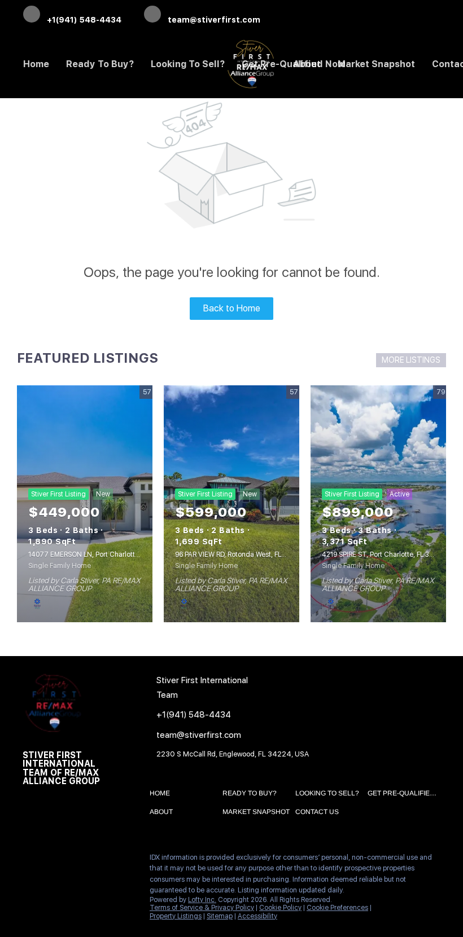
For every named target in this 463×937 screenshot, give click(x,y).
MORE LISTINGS (411, 359)
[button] (163, 795)
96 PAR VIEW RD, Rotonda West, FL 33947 (239, 554)
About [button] (307, 64)
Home (36, 64)
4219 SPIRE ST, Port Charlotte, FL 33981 (383, 554)
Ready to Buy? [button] (100, 64)
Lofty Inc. (202, 900)
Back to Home (231, 308)
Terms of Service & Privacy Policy (202, 908)
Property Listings (176, 916)
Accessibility (257, 916)
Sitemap (220, 916)
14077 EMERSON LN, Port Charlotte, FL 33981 (98, 554)
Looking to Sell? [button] (188, 64)
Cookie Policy (280, 908)
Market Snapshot (376, 64)
